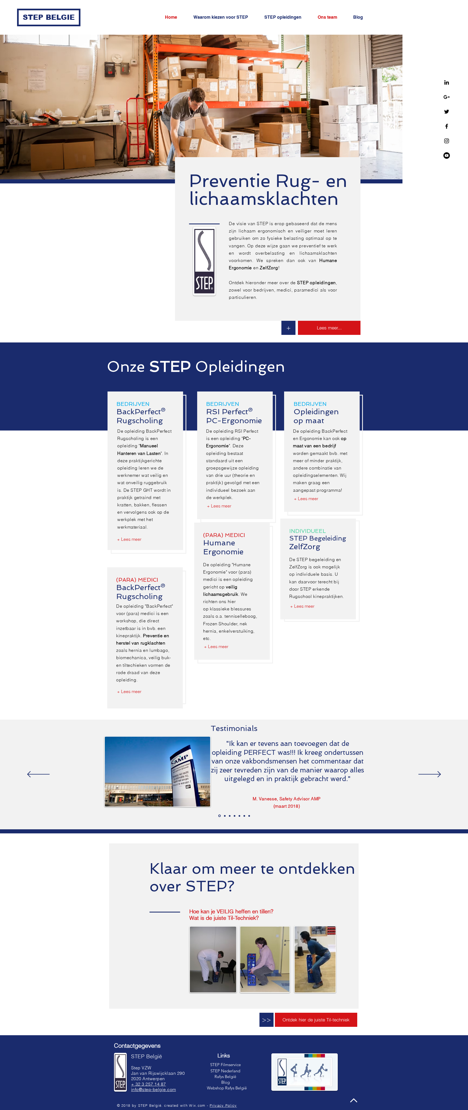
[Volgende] (429, 774)
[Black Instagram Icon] (446, 141)
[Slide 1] (239, 816)
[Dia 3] (244, 816)
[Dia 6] (219, 816)
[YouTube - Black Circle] (446, 155)
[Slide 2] (249, 816)
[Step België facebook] (446, 126)
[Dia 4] (225, 816)
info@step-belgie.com (153, 1089)
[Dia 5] (229, 816)
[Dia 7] (234, 816)
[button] (266, 1020)
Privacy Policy (223, 1105)
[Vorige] (38, 774)
